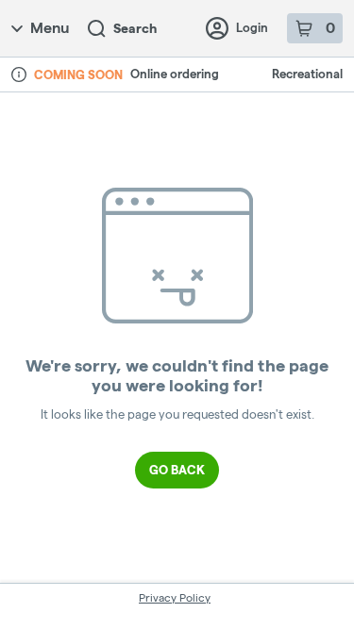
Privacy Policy (175, 597)
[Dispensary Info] (18, 74)
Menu (49, 28)
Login (252, 27)
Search (135, 28)
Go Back (177, 469)
